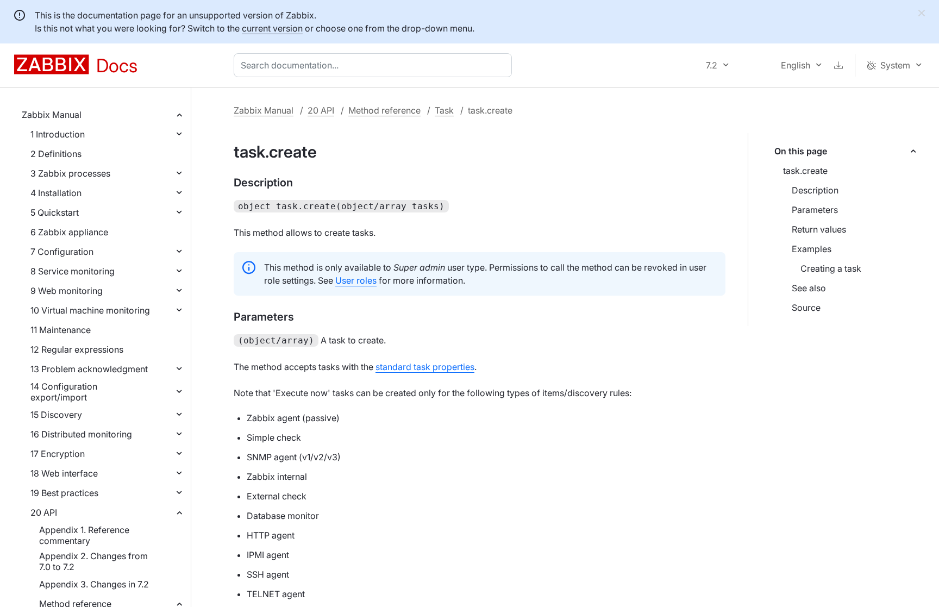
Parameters (815, 209)
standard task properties (424, 366)
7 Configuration (61, 251)
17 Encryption (57, 453)
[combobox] (375, 65)
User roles (356, 280)
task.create (805, 170)
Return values (819, 229)
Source (806, 307)
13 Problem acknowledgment (89, 369)
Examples (811, 248)
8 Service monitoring (72, 271)
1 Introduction (57, 134)
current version (272, 28)
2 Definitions (56, 153)
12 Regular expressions (76, 349)
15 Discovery (56, 414)
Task (444, 110)
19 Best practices (64, 492)
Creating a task (830, 268)
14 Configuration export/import (63, 392)
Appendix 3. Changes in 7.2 (94, 584)
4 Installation (56, 192)
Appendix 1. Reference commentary (84, 535)
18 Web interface (64, 473)
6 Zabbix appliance (69, 232)
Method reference (384, 110)
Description (815, 190)
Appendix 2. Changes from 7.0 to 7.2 (93, 561)
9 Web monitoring (66, 290)
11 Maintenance (60, 329)
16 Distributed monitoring (81, 434)
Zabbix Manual (52, 114)
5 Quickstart (54, 212)
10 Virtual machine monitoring (90, 310)
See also (809, 288)
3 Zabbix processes (70, 173)
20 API (43, 512)
